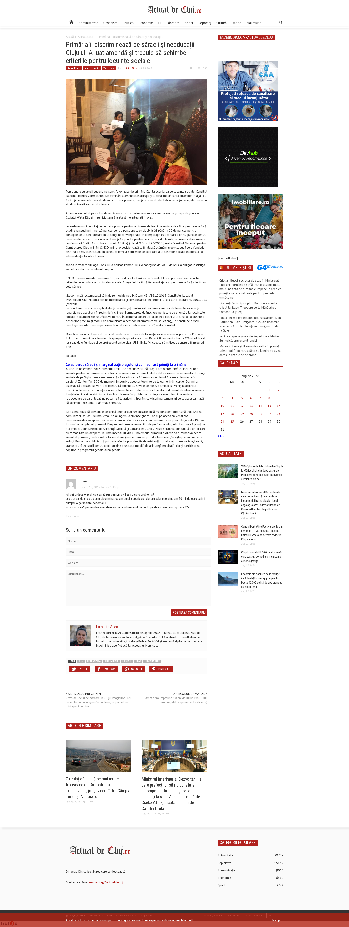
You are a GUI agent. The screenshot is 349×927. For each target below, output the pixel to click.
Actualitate (85, 37)
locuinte (127, 661)
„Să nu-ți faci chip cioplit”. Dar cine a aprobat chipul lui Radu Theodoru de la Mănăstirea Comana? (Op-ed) (249, 307)
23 (278, 414)
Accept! (276, 920)
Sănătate (173, 23)
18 (232, 414)
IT (159, 23)
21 (260, 414)
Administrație (88, 23)
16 (278, 406)
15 (269, 406)
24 (222, 421)
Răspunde (72, 516)
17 (222, 414)
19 (242, 414)
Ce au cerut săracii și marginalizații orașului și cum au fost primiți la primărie (126, 364)
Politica (128, 23)
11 (232, 406)
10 (222, 406)
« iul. (221, 436)
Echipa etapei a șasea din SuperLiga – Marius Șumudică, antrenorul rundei (249, 338)
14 (260, 406)
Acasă (70, 37)
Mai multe (253, 23)
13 (251, 406)
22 (269, 414)
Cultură (221, 23)
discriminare (111, 661)
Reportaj (204, 23)
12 (242, 406)
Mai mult (187, 920)
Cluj (81, 661)
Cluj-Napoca (94, 661)
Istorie (236, 23)
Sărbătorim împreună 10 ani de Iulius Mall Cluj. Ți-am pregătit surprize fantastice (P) (175, 700)
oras (138, 661)
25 (232, 421)
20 (251, 414)
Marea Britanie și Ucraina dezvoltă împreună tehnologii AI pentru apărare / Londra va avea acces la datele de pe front (250, 350)
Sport (189, 23)
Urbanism (110, 23)
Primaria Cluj (152, 661)
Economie (146, 23)
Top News (108, 68)
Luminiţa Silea (129, 68)
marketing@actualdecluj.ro (107, 882)
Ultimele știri (238, 267)
